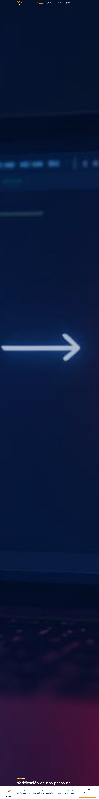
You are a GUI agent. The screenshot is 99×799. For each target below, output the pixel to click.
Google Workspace (21, 778)
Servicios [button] (39, 3)
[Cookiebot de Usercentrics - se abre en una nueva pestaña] (9, 797)
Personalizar (86, 792)
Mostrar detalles (20, 796)
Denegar (87, 796)
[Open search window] (81, 3)
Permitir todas (87, 789)
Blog (68, 3)
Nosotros (60, 3)
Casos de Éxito (50, 3)
